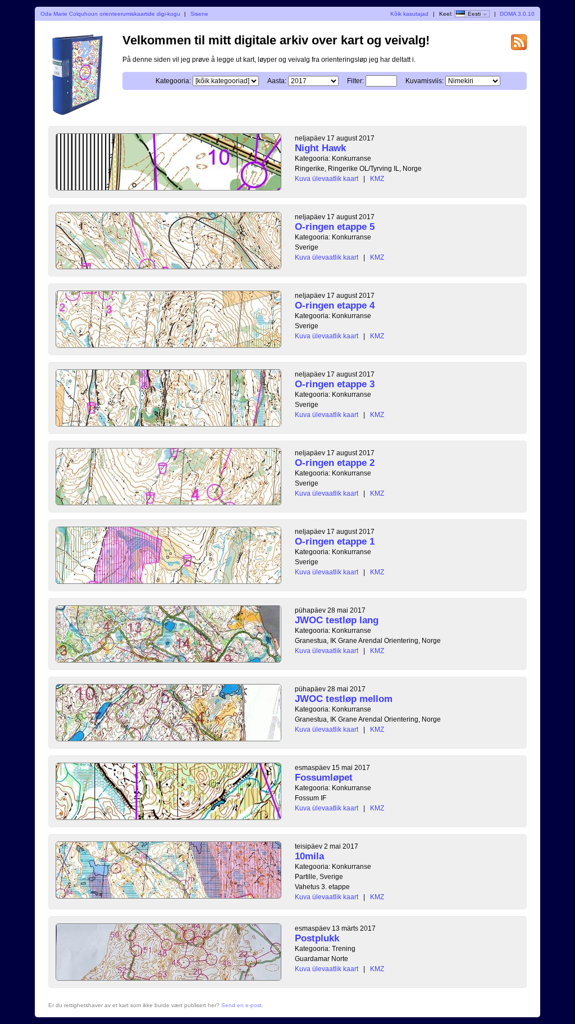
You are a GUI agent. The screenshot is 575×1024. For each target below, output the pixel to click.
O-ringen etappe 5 (335, 226)
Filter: (355, 81)
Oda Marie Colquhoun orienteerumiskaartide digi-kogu (110, 14)
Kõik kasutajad (409, 14)
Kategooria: (173, 81)
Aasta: (276, 81)
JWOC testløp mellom (344, 699)
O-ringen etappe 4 (335, 305)
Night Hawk (320, 148)
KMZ (377, 179)
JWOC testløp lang (336, 620)
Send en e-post (241, 1005)
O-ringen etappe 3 (335, 384)
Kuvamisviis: (424, 81)
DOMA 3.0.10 (517, 14)
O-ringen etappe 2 (335, 462)
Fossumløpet (324, 777)
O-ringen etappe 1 (335, 541)
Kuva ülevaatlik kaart (326, 179)
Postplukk (317, 938)
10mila (309, 856)
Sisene (199, 14)
